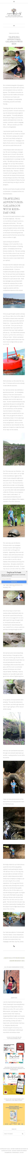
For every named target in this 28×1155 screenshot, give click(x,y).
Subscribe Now (14, 581)
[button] (14, 573)
